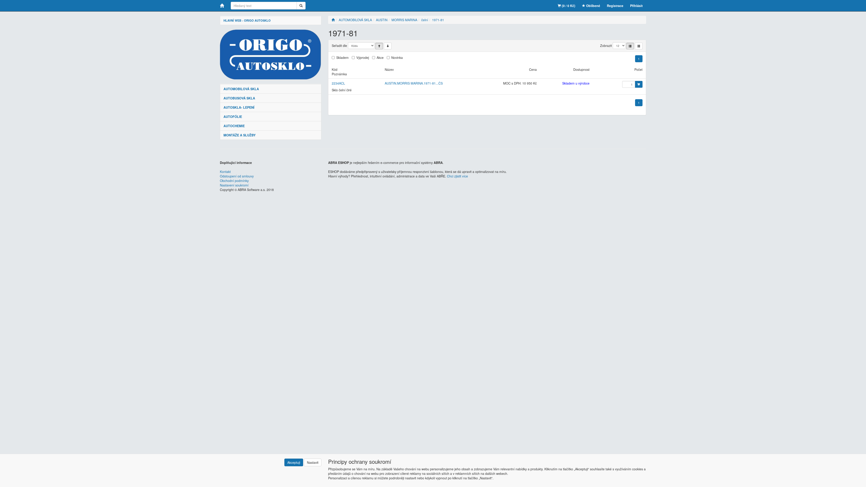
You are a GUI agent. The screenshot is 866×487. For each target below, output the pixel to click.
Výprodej (362, 57)
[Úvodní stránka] (333, 20)
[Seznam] (630, 46)
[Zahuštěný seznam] (639, 46)
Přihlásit (636, 5)
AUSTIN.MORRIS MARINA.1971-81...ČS (414, 83)
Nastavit (312, 462)
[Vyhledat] (301, 5)
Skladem (342, 57)
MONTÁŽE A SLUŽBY (239, 135)
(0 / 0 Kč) (568, 5)
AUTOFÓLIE (232, 116)
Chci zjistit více (457, 176)
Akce (380, 57)
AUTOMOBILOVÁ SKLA (241, 89)
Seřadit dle (339, 45)
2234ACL (338, 83)
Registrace (615, 5)
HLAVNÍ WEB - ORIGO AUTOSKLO (247, 20)
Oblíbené (592, 5)
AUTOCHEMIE (234, 126)
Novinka (397, 57)
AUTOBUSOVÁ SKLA (239, 98)
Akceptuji (293, 462)
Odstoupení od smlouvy (237, 176)
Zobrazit (606, 45)
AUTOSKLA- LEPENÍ (238, 107)
